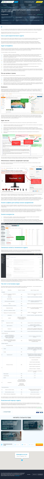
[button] (22, 460)
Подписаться (39, 444)
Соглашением (17, 475)
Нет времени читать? (40, 14)
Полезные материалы (30, 5)
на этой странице (39, 407)
